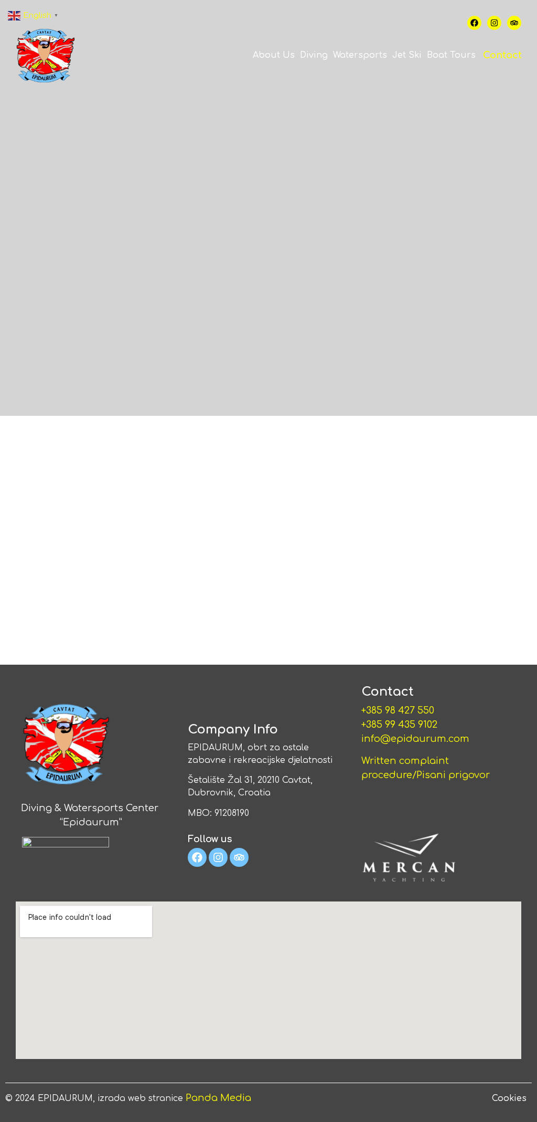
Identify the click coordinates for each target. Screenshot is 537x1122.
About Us (274, 55)
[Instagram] (494, 23)
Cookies (509, 1098)
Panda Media (218, 1098)
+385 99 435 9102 (400, 724)
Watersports (360, 55)
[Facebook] (474, 23)
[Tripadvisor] (514, 23)
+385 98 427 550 (397, 710)
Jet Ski (407, 55)
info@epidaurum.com (415, 738)
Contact (502, 55)
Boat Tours (451, 55)
